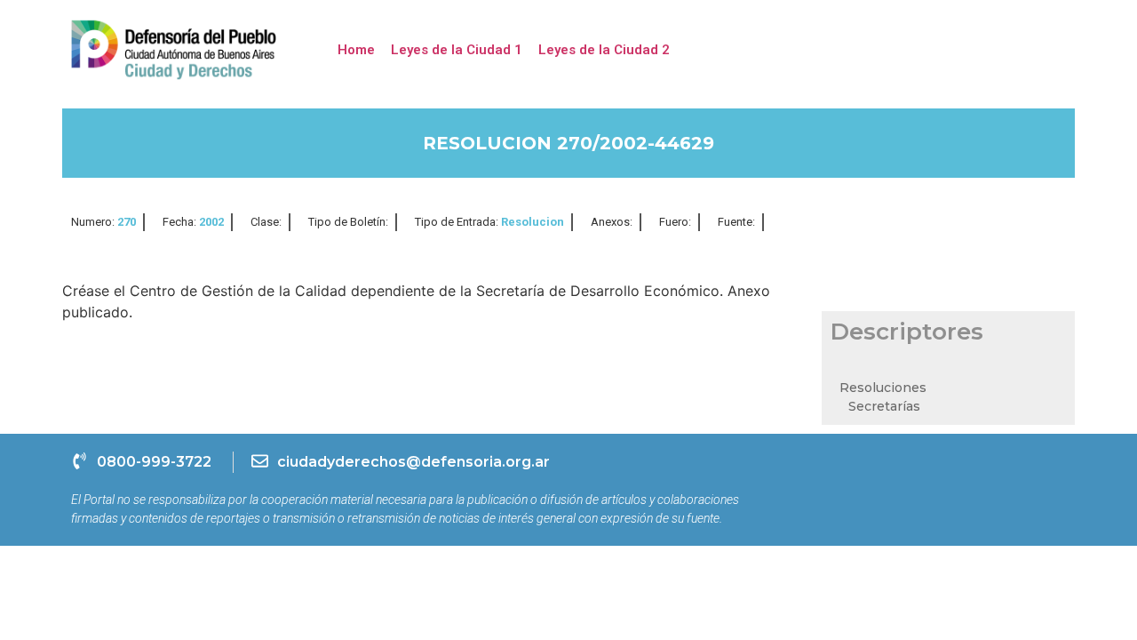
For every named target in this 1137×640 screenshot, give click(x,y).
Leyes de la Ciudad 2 (604, 50)
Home (356, 50)
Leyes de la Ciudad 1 (456, 50)
